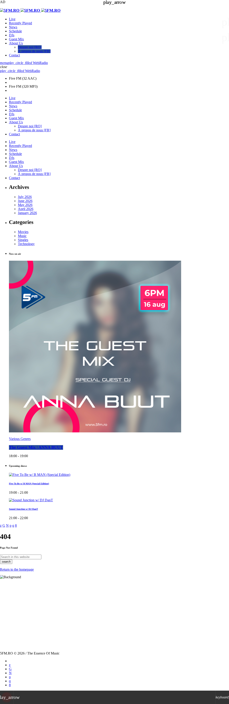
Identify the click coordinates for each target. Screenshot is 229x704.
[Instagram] (10, 681)
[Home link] (30, 10)
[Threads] (10, 673)
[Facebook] (10, 685)
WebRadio (28, 63)
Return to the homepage (17, 569)
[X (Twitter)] (10, 665)
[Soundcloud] (10, 677)
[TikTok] (10, 669)
